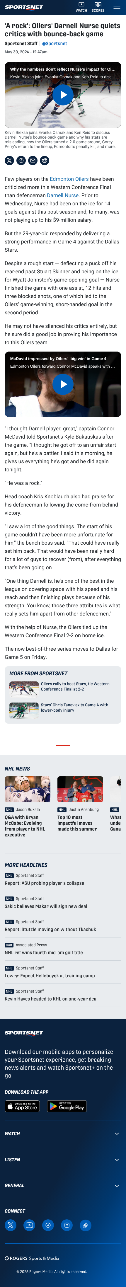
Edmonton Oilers (69, 178)
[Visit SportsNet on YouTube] (29, 1225)
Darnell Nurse (63, 195)
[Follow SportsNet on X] (10, 1225)
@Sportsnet (54, 43)
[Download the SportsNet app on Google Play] (67, 1106)
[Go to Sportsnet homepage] (24, 8)
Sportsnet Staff (21, 43)
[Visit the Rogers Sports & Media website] (32, 1258)
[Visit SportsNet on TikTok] (85, 1225)
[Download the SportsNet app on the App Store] (22, 1106)
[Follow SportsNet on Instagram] (67, 1225)
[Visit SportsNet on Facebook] (48, 1225)
